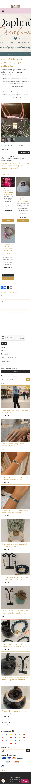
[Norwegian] (6, 740)
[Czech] (2, 743)
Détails (8, 220)
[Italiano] (24, 734)
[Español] (11, 734)
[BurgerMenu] (3, 11)
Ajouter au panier (24, 152)
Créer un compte (4, 368)
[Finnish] (15, 740)
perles (12, 163)
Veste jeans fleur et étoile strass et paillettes (15, 411)
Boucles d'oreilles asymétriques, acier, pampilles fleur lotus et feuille (15, 612)
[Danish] (24, 740)
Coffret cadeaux (13, 168)
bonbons (4, 165)
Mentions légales (15, 777)
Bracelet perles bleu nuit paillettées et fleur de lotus (13, 645)
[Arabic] (19, 734)
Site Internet (4, 308)
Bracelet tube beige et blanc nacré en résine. (14, 712)
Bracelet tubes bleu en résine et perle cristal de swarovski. (15, 512)
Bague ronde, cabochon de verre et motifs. (23, 199)
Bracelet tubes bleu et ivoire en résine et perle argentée (15, 478)
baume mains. (5, 163)
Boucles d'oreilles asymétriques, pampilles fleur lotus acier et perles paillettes (15, 578)
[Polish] (2, 740)
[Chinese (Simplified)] (11, 743)
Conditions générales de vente (15, 779)
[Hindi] (11, 740)
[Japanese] (15, 734)
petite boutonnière (12, 165)
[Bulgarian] (19, 740)
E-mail (2, 301)
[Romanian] (24, 737)
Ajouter (4, 343)
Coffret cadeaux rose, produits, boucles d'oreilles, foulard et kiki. (8, 191)
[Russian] (15, 737)
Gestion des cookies (15, 782)
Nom (2, 295)
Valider (15, 371)
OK (28, 379)
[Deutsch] (2, 737)
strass (16, 163)
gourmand (4, 168)
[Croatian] (6, 743)
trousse (21, 165)
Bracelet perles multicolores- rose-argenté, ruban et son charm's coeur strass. (8, 249)
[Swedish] (19, 737)
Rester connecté (6, 365)
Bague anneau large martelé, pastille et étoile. (14, 445)
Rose (21, 163)
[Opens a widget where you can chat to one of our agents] (25, 781)
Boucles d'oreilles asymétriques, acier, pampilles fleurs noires (15, 679)
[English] (6, 734)
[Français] (2, 734)
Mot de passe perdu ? (12, 368)
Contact (3, 770)
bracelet (26, 163)
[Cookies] (3, 781)
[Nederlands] (6, 737)
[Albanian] (15, 743)
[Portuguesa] (11, 737)
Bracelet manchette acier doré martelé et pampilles (14, 545)
